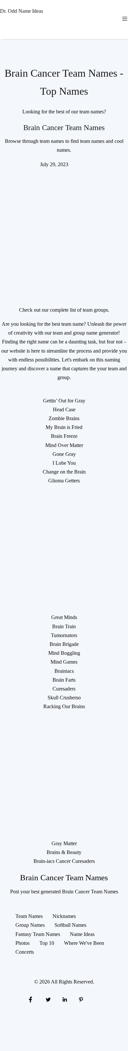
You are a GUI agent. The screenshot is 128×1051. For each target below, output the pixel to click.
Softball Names (70, 925)
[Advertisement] (64, 233)
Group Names (30, 925)
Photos (22, 943)
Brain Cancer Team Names (64, 127)
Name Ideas (82, 934)
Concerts (24, 952)
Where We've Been (84, 943)
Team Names (29, 916)
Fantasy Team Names (37, 934)
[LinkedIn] (64, 999)
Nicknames (64, 916)
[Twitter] (47, 999)
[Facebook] (30, 999)
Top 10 (46, 943)
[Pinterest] (81, 999)
